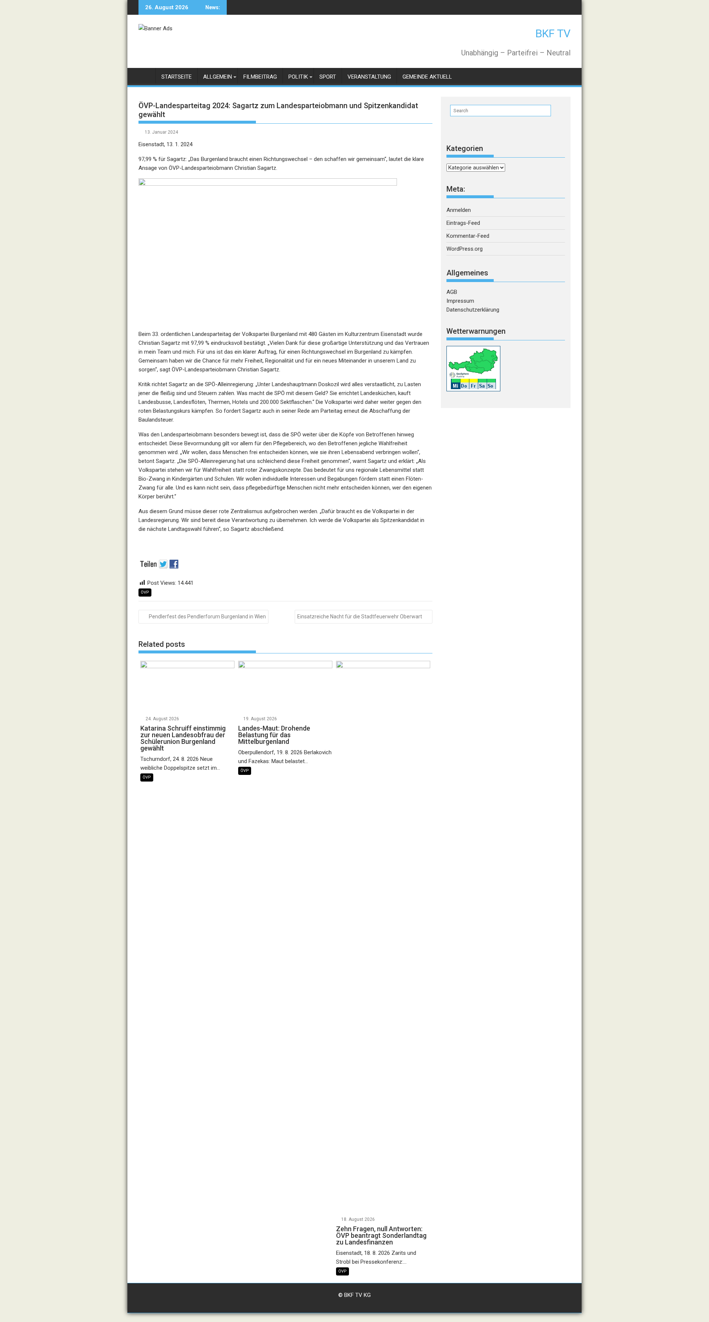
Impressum (460, 301)
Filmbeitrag (260, 76)
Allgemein (217, 76)
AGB (451, 292)
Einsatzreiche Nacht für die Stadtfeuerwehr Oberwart (359, 616)
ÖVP (145, 592)
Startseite (176, 76)
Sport (327, 76)
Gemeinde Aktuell (427, 76)
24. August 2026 (162, 718)
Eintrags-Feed (463, 223)
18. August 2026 (358, 1219)
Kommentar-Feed (467, 236)
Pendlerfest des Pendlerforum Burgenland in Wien (207, 616)
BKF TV (553, 33)
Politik (298, 76)
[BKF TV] (145, 75)
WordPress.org (464, 248)
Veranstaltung (369, 76)
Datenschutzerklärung (472, 309)
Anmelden (458, 210)
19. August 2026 (260, 718)
